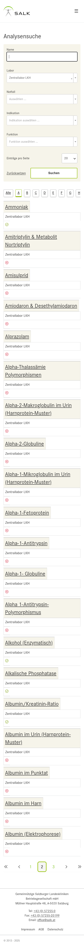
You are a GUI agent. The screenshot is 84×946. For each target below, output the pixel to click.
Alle (8, 193)
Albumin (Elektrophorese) (33, 834)
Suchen (54, 173)
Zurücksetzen (16, 173)
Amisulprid (16, 275)
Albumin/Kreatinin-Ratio (32, 704)
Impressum (28, 929)
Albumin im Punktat (26, 773)
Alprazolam (17, 336)
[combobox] (42, 78)
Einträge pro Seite (18, 158)
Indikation (13, 113)
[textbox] (42, 99)
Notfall (11, 92)
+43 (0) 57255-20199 (45, 915)
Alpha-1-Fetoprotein (27, 513)
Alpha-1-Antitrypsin (26, 543)
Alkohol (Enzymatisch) (29, 643)
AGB (41, 929)
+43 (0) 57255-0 (44, 911)
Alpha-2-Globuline (24, 444)
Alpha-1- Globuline (25, 574)
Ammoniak (16, 207)
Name (10, 49)
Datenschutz (55, 929)
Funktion (12, 134)
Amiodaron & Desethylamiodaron (41, 306)
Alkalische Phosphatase (30, 673)
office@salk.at (46, 920)
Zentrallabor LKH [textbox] (40, 78)
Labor (10, 70)
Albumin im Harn (23, 803)
